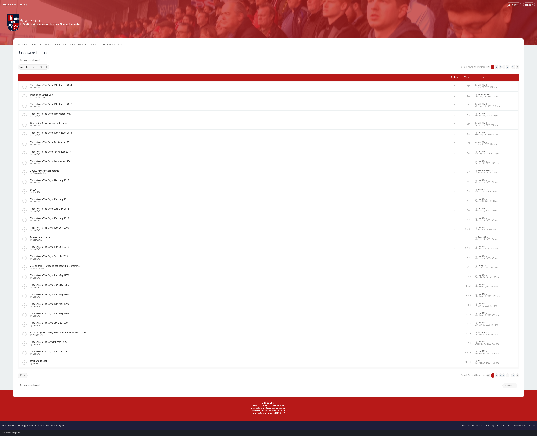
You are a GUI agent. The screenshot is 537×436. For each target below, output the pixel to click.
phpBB (16, 433)
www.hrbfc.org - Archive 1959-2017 (268, 413)
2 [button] (496, 67)
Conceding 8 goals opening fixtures (48, 123)
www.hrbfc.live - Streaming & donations (268, 408)
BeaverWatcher (39, 173)
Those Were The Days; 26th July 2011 (49, 199)
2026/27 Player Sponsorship (44, 170)
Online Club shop (39, 361)
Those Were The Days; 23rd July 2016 (49, 208)
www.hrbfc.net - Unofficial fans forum (268, 410)
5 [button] (507, 67)
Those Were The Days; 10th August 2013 (51, 132)
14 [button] (513, 67)
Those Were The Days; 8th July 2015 (49, 256)
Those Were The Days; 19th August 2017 (51, 104)
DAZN (33, 189)
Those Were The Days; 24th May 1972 (49, 275)
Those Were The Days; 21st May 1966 (49, 284)
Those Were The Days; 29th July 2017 (49, 180)
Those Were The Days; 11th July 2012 (49, 246)
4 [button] (503, 67)
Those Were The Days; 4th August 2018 (50, 151)
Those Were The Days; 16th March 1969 (50, 113)
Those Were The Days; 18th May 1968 (49, 294)
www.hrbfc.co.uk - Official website (268, 405)
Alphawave (38, 335)
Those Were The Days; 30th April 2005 (49, 351)
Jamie (35, 363)
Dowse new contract (41, 237)
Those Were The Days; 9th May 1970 (49, 322)
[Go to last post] (486, 85)
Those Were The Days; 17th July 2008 (49, 227)
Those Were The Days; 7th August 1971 (50, 142)
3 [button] (500, 67)
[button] (488, 67)
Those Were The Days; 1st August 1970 (50, 161)
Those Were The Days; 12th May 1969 (49, 313)
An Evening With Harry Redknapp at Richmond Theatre (58, 332)
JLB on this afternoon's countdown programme (55, 265)
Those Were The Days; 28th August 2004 (51, 85)
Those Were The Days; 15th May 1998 (49, 303)
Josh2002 (37, 192)
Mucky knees (38, 268)
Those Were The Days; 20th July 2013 (49, 218)
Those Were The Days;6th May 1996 (48, 341)
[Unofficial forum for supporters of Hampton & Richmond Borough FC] (13, 22)
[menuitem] (23, 4)
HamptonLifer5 (39, 97)
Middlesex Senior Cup (41, 94)
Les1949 (36, 88)
